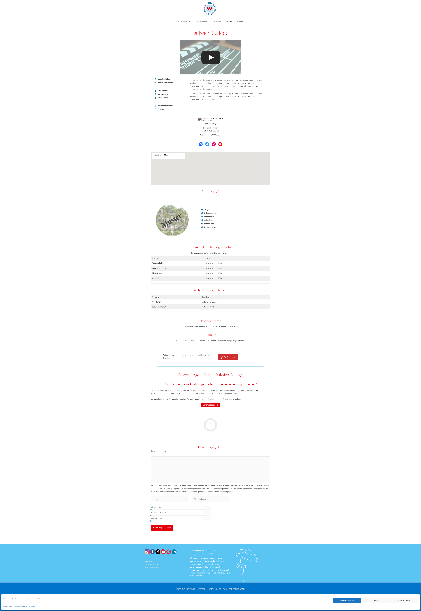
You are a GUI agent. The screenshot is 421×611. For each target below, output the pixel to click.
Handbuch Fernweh (153, 564)
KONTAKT (191, 589)
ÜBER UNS (180, 589)
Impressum (31, 606)
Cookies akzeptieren (347, 600)
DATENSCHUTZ (215, 589)
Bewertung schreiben (210, 405)
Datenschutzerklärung (20, 606)
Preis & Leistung (156, 518)
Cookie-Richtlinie (8, 606)
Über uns (148, 561)
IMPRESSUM (201, 589)
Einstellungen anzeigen (404, 600)
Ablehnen (375, 600)
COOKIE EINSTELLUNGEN (234, 589)
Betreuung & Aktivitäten (159, 513)
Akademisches (156, 507)
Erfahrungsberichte (152, 567)
